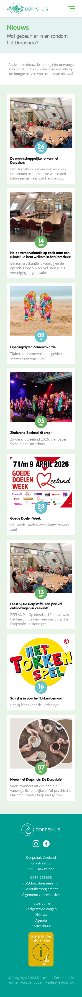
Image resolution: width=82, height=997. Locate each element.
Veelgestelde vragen (41, 909)
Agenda (41, 920)
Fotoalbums (41, 903)
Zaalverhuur (41, 926)
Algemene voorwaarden (41, 894)
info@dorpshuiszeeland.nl (41, 883)
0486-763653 (41, 877)
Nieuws (41, 914)
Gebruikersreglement (41, 889)
